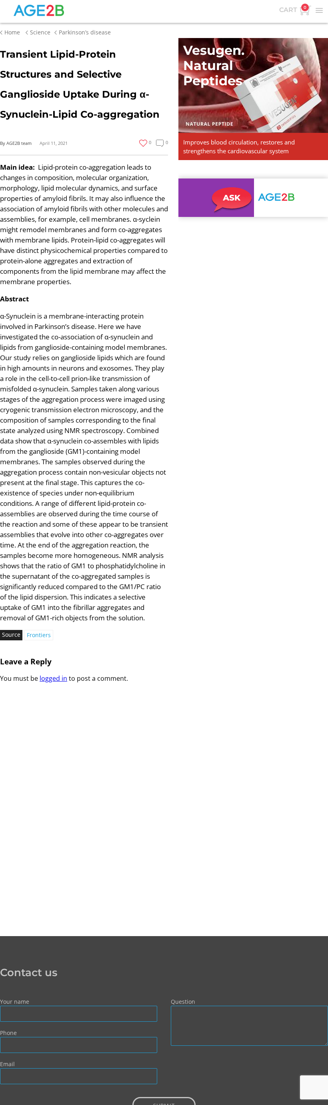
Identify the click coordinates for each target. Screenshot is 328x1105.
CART (292, 9)
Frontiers (39, 635)
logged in (53, 678)
